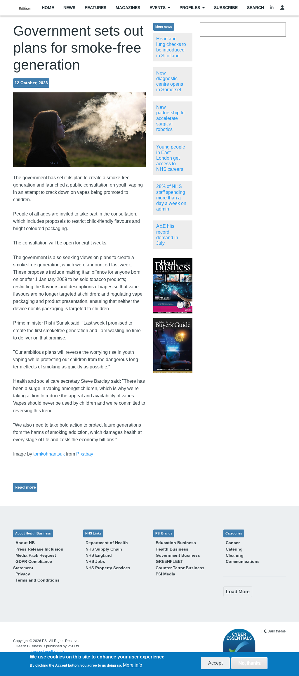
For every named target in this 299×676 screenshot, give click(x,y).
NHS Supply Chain (104, 549)
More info (132, 665)
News (69, 7)
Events (158, 7)
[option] (172, 285)
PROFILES (190, 7)
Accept (215, 663)
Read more (25, 487)
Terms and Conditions (37, 580)
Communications (243, 561)
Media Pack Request (35, 555)
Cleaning (235, 555)
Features (95, 7)
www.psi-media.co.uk (47, 652)
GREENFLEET (169, 561)
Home (48, 7)
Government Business (178, 555)
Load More (238, 591)
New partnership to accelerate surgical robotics (170, 118)
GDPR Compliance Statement (32, 564)
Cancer (233, 542)
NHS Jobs (95, 561)
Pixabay (84, 453)
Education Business (176, 542)
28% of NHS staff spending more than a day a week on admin (171, 197)
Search (255, 7)
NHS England (99, 555)
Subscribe (226, 7)
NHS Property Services (108, 567)
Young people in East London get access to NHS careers (170, 158)
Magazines (128, 7)
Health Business (172, 549)
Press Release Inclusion (39, 549)
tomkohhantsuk (49, 453)
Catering (234, 549)
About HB (25, 542)
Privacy (22, 574)
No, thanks (249, 663)
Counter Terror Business (180, 567)
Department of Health (107, 542)
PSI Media (165, 574)
